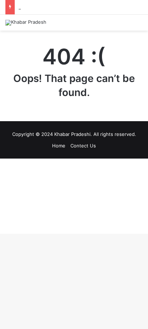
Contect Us (83, 145)
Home (58, 145)
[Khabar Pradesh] (25, 23)
